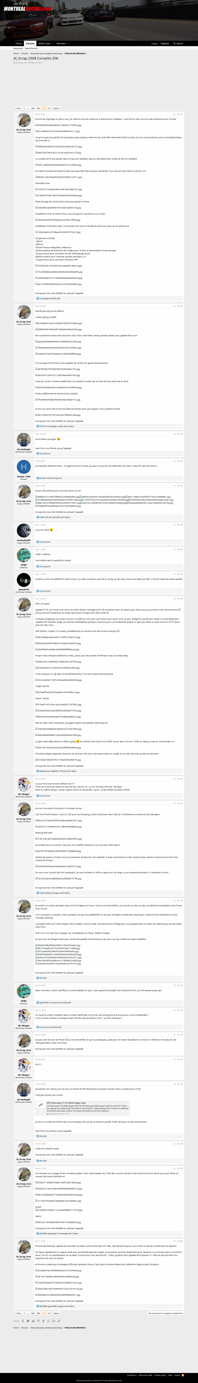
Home (19, 43)
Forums (30, 43)
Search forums (31, 48)
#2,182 (180, 306)
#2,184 (180, 461)
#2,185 (180, 485)
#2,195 (180, 1035)
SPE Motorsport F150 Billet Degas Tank (66, 1102)
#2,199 (180, 1168)
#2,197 (180, 1084)
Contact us (132, 1375)
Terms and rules (145, 1375)
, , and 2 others (58, 771)
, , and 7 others (58, 1233)
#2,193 (180, 985)
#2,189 (180, 598)
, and (55, 1002)
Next (56, 108)
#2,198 (180, 1144)
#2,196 (180, 1059)
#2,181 (180, 114)
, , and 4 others (56, 426)
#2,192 (180, 900)
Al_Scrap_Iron (21, 62)
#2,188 (180, 574)
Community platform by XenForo (99, 1380)
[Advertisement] (99, 85)
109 (38, 108)
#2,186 (180, 524)
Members (61, 43)
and (49, 298)
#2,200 (180, 1241)
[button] (52, 43)
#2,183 (180, 434)
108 (32, 108)
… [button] (28, 108)
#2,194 (180, 1010)
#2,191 (180, 803)
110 (43, 108)
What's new (44, 43)
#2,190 (180, 778)
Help (170, 1375)
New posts (18, 48)
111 (49, 108)
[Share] (174, 114)
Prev (19, 108)
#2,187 (180, 549)
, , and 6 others (54, 893)
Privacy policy (160, 1375)
